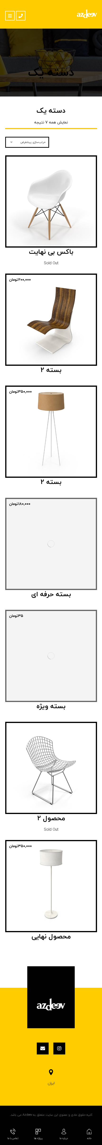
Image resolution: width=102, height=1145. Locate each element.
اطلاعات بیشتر (48, 221)
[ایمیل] (43, 1048)
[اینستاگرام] (59, 1048)
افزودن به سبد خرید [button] (48, 336)
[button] (10, 15)
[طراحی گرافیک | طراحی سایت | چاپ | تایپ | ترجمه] (87, 14)
